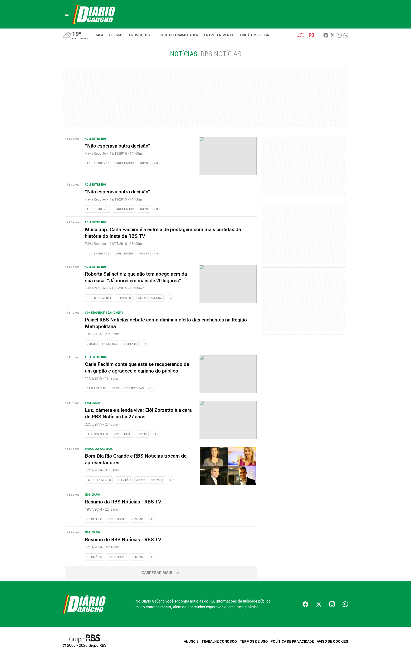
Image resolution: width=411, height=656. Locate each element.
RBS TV (144, 253)
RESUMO (137, 519)
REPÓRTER (124, 298)
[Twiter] (332, 35)
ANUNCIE (191, 641)
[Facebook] (325, 35)
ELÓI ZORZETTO (97, 434)
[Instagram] (339, 35)
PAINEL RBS (109, 343)
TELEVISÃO (123, 480)
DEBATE (92, 343)
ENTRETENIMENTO (99, 480)
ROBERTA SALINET (99, 298)
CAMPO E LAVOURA (149, 298)
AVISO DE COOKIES (332, 641)
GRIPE (116, 388)
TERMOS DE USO (254, 641)
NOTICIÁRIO (94, 519)
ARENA (144, 163)
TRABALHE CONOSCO (219, 641)
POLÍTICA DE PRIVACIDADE (292, 641)
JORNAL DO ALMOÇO (150, 480)
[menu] (66, 14)
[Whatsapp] (345, 35)
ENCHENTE (130, 343)
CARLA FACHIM (124, 163)
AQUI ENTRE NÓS (98, 163)
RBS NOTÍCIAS (134, 388)
